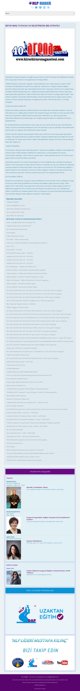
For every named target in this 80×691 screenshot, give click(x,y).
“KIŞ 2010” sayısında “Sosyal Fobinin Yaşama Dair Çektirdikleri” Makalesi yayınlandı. (33, 423)
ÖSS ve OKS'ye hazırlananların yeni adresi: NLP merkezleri (25, 450)
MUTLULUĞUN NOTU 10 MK (15, 212)
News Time (10, 246)
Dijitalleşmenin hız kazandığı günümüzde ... (48, 572)
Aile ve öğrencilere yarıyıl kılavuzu (17, 229)
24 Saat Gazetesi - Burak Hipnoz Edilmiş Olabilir (21, 287)
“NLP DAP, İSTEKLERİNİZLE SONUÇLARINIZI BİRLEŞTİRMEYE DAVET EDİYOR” (30, 453)
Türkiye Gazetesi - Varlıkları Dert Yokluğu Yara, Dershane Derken (26, 273)
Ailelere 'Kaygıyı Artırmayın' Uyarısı (17, 307)
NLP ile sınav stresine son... (14, 443)
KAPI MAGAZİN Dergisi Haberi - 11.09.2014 (19, 253)
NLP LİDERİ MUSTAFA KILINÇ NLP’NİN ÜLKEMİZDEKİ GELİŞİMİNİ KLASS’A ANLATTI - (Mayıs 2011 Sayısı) (38, 338)
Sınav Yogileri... (11, 446)
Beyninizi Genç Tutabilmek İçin (16, 385)
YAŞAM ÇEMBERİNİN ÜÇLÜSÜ (15, 205)
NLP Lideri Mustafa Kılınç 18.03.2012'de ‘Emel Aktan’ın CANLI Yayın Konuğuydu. (31, 324)
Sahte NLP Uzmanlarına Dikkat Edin (17, 399)
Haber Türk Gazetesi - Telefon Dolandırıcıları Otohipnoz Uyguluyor (27, 280)
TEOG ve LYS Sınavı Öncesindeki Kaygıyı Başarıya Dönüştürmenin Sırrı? (29, 375)
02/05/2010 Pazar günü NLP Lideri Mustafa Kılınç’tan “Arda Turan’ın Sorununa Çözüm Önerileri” (37, 409)
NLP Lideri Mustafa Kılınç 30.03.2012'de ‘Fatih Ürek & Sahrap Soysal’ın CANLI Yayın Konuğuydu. (36, 321)
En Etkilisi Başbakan (12, 368)
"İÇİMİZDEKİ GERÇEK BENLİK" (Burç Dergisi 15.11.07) (22, 457)
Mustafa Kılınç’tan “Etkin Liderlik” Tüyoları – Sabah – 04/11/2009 (26, 426)
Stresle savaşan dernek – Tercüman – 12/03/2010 (22, 413)
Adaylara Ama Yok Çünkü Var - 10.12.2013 (19, 256)
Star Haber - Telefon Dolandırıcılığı (17, 239)
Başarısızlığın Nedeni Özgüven (16, 396)
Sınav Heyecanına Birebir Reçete (16, 379)
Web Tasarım (37, 688)
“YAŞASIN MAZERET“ (12, 202)
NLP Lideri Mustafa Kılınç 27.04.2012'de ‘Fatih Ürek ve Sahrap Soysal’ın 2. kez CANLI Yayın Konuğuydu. (38, 314)
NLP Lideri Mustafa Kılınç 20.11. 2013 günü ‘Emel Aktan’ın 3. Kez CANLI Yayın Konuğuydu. (34, 290)
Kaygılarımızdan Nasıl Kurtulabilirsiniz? (18, 226)
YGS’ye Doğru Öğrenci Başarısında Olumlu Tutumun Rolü (24, 382)
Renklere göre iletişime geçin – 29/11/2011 (19, 362)
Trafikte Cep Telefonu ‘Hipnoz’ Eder (17, 355)
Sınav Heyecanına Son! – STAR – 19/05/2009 (20, 433)
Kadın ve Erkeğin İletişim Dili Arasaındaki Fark (20, 222)
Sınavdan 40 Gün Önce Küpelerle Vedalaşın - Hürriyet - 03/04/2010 (28, 419)
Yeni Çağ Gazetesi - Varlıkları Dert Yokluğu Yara (21, 266)
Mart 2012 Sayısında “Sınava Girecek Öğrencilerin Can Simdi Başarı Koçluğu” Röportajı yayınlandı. (37, 317)
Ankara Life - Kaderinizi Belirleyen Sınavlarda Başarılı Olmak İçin (26, 243)
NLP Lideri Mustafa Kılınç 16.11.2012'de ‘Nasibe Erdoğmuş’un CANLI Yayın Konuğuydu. (33, 297)
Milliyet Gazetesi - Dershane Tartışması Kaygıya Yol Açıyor (25, 277)
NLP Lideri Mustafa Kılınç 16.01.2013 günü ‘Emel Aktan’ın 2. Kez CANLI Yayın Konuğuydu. (34, 294)
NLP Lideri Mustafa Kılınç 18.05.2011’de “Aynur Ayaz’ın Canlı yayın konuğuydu (31, 334)
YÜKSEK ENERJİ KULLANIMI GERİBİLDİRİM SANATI (22, 372)
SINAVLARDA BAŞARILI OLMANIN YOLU (18, 209)
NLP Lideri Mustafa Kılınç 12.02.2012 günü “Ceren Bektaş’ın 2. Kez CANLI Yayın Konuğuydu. (35, 351)
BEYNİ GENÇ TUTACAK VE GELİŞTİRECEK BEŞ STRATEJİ (24, 219)
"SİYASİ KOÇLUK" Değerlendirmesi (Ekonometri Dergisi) (24, 460)
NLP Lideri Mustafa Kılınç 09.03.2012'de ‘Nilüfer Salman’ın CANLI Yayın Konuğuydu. (32, 358)
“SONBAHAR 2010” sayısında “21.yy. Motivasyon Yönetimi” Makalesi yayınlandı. (31, 392)
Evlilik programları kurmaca (15, 236)
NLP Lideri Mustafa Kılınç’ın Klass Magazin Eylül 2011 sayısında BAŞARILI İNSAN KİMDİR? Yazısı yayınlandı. (39, 341)
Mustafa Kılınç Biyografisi (40, 471)
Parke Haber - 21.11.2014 (14, 250)
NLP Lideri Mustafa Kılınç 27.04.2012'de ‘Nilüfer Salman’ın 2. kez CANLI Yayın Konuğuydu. (34, 311)
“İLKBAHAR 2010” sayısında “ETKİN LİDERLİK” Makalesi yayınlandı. (27, 389)
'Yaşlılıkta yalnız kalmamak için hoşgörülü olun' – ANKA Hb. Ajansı (27, 402)
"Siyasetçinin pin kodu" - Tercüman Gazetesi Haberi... (23, 436)
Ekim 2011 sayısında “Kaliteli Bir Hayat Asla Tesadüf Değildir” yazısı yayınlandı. (31, 345)
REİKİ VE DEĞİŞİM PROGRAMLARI (40, 590)
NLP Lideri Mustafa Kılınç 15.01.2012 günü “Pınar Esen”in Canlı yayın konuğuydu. (31, 331)
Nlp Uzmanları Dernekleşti (14, 429)
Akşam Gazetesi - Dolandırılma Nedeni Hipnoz (21, 283)
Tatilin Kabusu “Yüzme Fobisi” (15, 365)
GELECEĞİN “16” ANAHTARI (14, 216)
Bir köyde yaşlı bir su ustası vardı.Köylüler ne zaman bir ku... (45, 542)
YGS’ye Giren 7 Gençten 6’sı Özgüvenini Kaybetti (21, 348)
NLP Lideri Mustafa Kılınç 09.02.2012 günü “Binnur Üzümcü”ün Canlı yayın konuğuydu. (33, 328)
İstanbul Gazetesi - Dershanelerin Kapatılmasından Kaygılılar (25, 270)
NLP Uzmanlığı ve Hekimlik (14, 406)
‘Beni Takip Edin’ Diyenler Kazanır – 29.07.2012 (21, 304)
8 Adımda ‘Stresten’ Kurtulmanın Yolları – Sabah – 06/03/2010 (26, 416)
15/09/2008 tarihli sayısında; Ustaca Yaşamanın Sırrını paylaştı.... (27, 440)
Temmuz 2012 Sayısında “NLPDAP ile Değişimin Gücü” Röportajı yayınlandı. (30, 300)
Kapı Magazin (10, 233)
